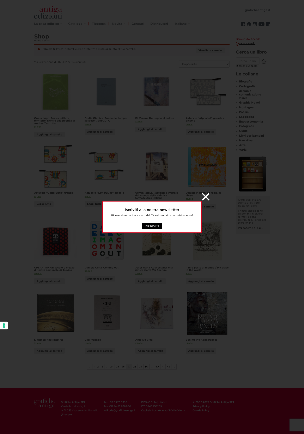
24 (111, 366)
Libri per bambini (251, 135)
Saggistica (246, 116)
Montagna (246, 107)
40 (157, 366)
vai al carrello (247, 43)
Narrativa (246, 140)
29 (140, 366)
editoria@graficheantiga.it (119, 410)
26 (123, 366)
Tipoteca (99, 24)
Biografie (245, 81)
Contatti (138, 24)
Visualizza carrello (210, 50)
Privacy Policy (201, 406)
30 (146, 366)
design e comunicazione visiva (250, 94)
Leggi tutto (44, 203)
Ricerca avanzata (246, 65)
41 (163, 366)
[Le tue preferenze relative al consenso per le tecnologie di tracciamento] (4, 325)
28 (134, 366)
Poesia (244, 112)
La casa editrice (47, 24)
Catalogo (76, 24)
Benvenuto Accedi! (248, 39)
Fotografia (246, 126)
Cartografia (247, 86)
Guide (243, 130)
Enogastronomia (251, 121)
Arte (242, 145)
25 (117, 366)
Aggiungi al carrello (49, 134)
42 (168, 366)
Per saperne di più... (250, 227)
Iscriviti (152, 226)
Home (37, 40)
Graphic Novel (249, 102)
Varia (243, 149)
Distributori (159, 24)
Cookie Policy (201, 410)
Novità (117, 24)
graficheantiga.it (257, 10)
